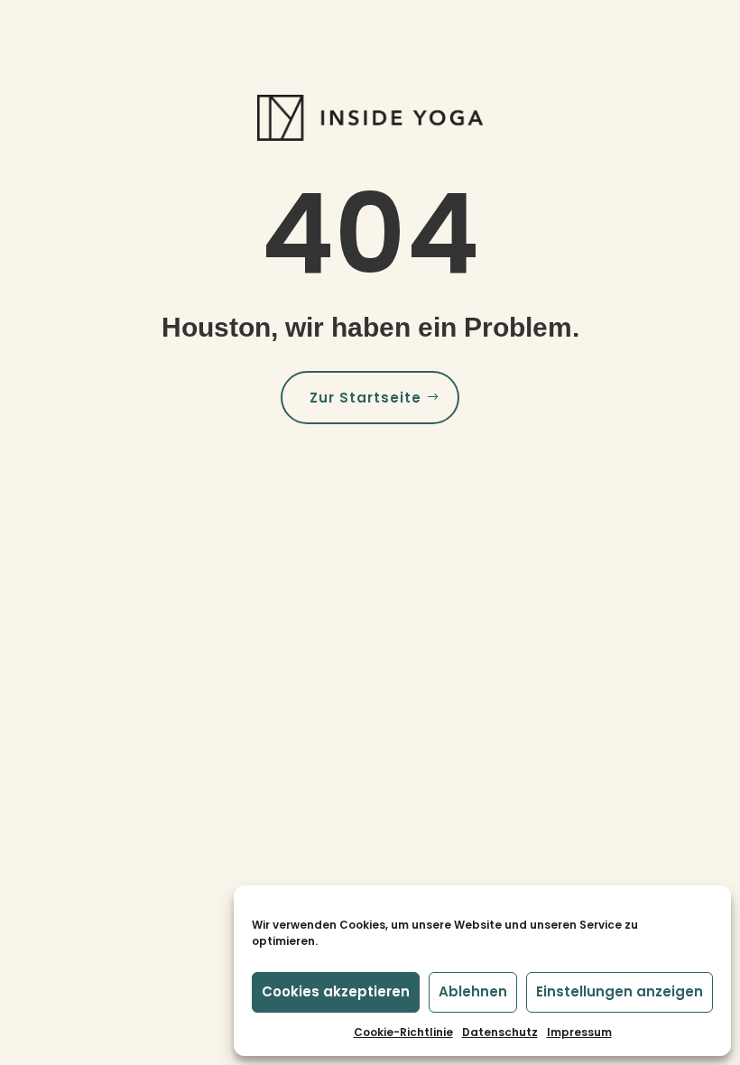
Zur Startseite (365, 397)
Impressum (579, 1032)
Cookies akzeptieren (336, 991)
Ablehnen (473, 991)
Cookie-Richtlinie (403, 1032)
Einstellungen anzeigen (619, 991)
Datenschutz (500, 1032)
